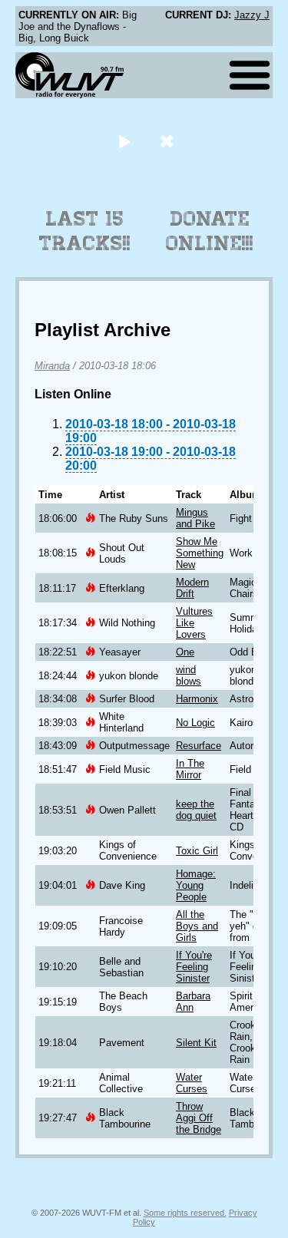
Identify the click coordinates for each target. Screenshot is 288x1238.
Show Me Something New (199, 553)
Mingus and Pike (195, 518)
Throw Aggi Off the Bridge (198, 1118)
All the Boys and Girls (197, 926)
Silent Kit (196, 1042)
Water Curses (191, 1082)
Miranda (52, 365)
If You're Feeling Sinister (194, 966)
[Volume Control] (168, 141)
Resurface (198, 745)
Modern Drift (192, 587)
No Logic (195, 722)
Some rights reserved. (185, 1212)
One (185, 652)
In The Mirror (190, 769)
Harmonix (197, 699)
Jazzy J (252, 15)
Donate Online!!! (209, 231)
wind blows (188, 675)
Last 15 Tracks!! (85, 231)
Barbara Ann (193, 1001)
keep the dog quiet (196, 809)
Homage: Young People (196, 885)
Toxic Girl (197, 851)
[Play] (125, 141)
